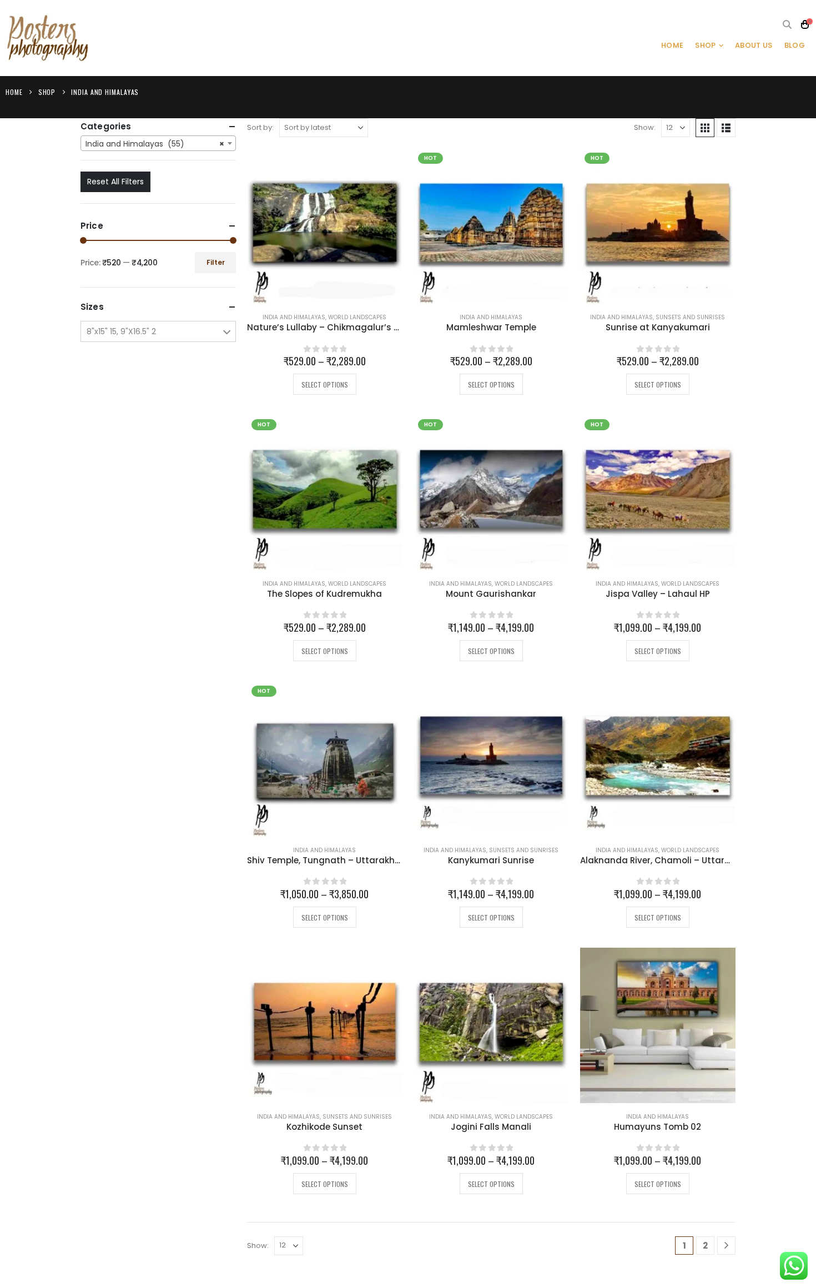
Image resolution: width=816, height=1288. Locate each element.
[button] (787, 25)
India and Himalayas (294, 317)
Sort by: (260, 127)
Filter (215, 262)
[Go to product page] (324, 226)
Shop (705, 45)
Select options (324, 384)
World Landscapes (357, 317)
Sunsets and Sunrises (690, 317)
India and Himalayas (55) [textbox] (154, 143)
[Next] (726, 1245)
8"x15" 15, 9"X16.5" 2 (121, 331)
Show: (645, 127)
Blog (794, 45)
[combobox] (158, 143)
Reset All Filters (115, 181)
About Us (754, 45)
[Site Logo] (47, 38)
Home (672, 45)
